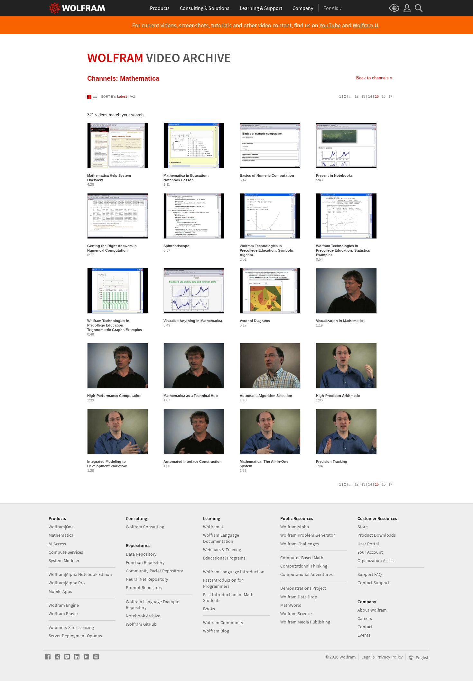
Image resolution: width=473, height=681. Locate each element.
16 (383, 96)
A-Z (132, 96)
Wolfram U (365, 25)
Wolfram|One (61, 527)
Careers (364, 618)
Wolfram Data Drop (298, 597)
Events (363, 635)
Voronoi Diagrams (255, 321)
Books (209, 609)
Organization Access (376, 560)
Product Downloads (376, 535)
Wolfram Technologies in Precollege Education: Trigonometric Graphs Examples (114, 325)
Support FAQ (369, 574)
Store (362, 527)
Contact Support (373, 583)
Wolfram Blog (216, 631)
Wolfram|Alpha (294, 527)
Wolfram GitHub (141, 624)
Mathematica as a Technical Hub (190, 396)
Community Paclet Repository (154, 571)
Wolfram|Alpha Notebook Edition (80, 574)
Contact (365, 627)
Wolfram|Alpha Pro (67, 583)
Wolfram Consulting (145, 527)
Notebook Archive (143, 616)
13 (363, 96)
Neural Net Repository (147, 579)
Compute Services (66, 552)
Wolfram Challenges (299, 544)
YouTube (330, 25)
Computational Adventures (306, 574)
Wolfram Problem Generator (307, 535)
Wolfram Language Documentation (221, 538)
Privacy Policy (389, 657)
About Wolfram (372, 610)
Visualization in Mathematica (340, 321)
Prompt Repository (144, 587)
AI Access (57, 544)
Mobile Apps (60, 591)
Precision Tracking (331, 461)
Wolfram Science (296, 613)
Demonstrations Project (303, 588)
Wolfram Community (223, 622)
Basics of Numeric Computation (267, 175)
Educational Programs (224, 558)
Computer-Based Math (301, 557)
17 (390, 96)
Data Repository (141, 554)
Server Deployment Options (75, 636)
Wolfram (159, 57)
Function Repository (145, 562)
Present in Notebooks (334, 175)
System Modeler (64, 560)
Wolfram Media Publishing (305, 622)
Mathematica (61, 535)
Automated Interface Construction (192, 461)
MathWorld (290, 605)
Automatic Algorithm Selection (266, 396)
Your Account (370, 552)
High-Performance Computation (114, 396)
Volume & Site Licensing (71, 627)
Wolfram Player (63, 613)
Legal (366, 657)
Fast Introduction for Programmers (223, 583)
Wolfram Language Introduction (233, 572)
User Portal (368, 544)
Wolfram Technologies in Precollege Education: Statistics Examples (343, 250)
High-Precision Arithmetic (338, 396)
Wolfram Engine (64, 605)
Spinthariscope (176, 246)
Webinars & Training (222, 549)
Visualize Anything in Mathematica (192, 321)
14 (370, 96)
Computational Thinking (303, 566)
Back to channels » (374, 78)
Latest (122, 96)
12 (356, 96)
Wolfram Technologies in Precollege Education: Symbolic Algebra (267, 250)
